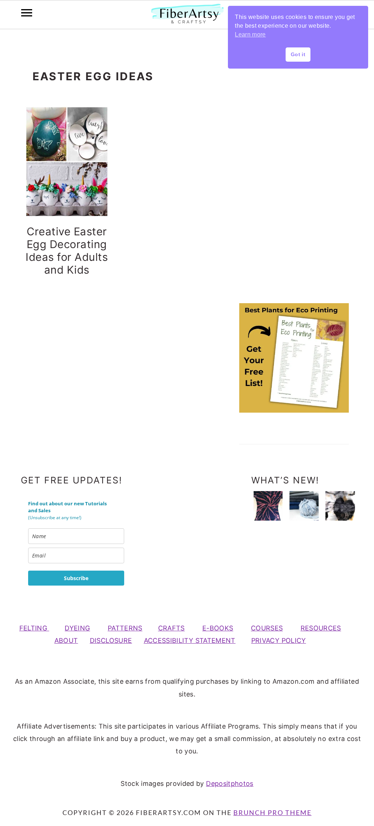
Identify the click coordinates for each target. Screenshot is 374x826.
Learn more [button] (250, 34)
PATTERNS (125, 628)
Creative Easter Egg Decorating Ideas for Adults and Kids (67, 250)
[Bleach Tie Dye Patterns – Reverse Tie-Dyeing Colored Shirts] (268, 506)
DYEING (77, 628)
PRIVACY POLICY (278, 640)
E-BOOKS (217, 628)
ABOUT (66, 640)
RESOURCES (321, 628)
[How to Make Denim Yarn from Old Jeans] (304, 506)
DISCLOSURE (111, 640)
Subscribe (76, 578)
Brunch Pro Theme (272, 812)
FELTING (34, 628)
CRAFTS (171, 628)
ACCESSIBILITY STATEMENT (190, 640)
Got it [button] (298, 54)
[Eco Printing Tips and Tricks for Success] (340, 506)
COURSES (267, 628)
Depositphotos (229, 783)
